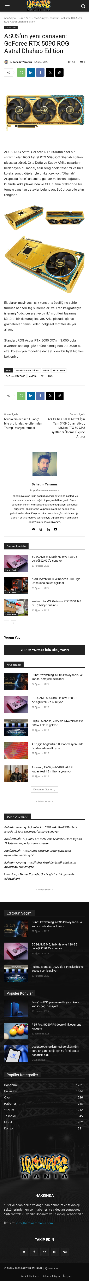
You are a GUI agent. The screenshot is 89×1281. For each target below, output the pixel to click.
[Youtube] (55, 528)
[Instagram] (40, 528)
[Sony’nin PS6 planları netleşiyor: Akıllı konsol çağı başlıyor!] (16, 1008)
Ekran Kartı (24, 18)
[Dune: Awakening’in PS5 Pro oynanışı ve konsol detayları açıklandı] (16, 681)
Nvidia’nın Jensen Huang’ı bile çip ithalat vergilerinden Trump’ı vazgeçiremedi (23, 423)
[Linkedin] (31, 72)
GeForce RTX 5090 (15, 376)
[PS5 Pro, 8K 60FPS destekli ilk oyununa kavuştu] (16, 1031)
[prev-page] (6, 623)
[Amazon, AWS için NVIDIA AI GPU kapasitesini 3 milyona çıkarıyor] (16, 773)
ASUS (46, 370)
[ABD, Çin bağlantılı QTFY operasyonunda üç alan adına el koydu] (16, 750)
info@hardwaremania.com (34, 1223)
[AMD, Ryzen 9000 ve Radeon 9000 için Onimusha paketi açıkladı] (16, 585)
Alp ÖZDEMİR (12, 839)
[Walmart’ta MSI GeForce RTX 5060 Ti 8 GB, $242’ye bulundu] (16, 607)
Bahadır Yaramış (22, 61)
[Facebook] (40, 72)
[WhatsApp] (21, 72)
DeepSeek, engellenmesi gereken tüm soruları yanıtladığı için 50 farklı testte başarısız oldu (55, 1050)
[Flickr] (44, 1252)
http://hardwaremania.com (44, 490)
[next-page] (13, 623)
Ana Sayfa (10, 18)
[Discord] (33, 528)
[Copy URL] (59, 72)
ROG (50, 376)
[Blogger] (24, 1252)
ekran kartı (59, 370)
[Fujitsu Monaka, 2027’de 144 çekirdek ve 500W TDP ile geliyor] (16, 727)
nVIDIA (32, 376)
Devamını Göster (43, 789)
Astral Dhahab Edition (27, 370)
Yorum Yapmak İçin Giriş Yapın (44, 650)
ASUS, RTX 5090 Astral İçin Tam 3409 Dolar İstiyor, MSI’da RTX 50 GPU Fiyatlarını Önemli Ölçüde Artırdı (66, 427)
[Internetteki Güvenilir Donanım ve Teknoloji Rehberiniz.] (44, 1166)
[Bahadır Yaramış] (7, 62)
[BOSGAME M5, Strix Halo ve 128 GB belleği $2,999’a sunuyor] (16, 563)
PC (42, 376)
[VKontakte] (65, 1252)
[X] (50, 72)
